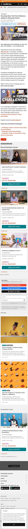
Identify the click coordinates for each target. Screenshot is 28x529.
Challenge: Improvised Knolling (11, 131)
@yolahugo (4, 51)
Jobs (10, 498)
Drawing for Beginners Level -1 (11, 250)
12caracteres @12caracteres (8, 20)
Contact (7, 506)
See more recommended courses (9, 456)
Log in (25, 4)
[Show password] (24, 300)
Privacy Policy (15, 307)
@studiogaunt (16, 120)
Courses (2, 498)
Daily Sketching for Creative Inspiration (14, 167)
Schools (18, 498)
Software (4, 481)
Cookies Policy (22, 307)
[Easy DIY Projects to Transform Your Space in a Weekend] (14, 375)
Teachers (12, 508)
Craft (8, 390)
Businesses (7, 508)
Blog (5, 7)
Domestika (3, 506)
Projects (6, 498)
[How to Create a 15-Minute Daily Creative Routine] (14, 329)
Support (14, 506)
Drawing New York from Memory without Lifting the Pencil (13, 17)
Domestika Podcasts (5, 500)
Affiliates (2, 508)
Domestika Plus (13, 500)
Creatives (14, 498)
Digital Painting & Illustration (6, 143)
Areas (2, 478)
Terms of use (8, 307)
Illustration (9, 345)
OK (14, 524)
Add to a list (4, 188)
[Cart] (21, 4)
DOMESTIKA (7, 4)
